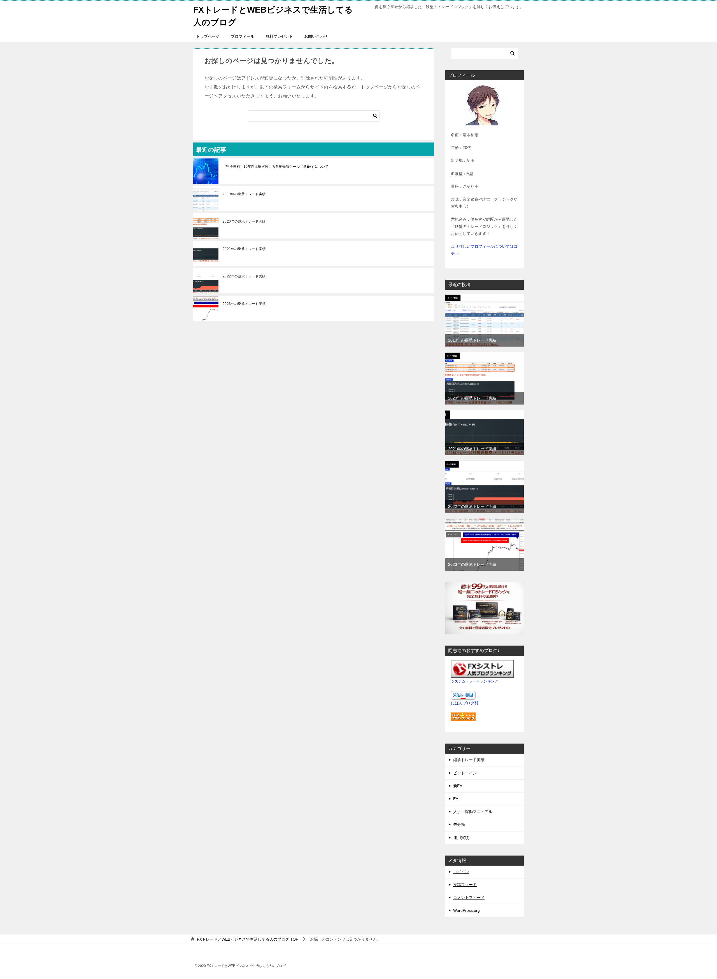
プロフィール (242, 36)
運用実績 (461, 837)
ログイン (461, 872)
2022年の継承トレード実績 (244, 276)
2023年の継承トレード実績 (244, 304)
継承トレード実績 (469, 760)
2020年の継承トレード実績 (244, 221)
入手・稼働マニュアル (472, 811)
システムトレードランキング (474, 681)
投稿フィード (465, 884)
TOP (247, 939)
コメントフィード (469, 897)
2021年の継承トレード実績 (244, 249)
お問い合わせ (316, 36)
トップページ (208, 36)
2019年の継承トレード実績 (244, 194)
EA (455, 798)
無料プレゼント (279, 36)
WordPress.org (466, 910)
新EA (457, 786)
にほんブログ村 (464, 703)
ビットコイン (465, 773)
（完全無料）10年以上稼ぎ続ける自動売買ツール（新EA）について (276, 167)
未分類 (459, 824)
